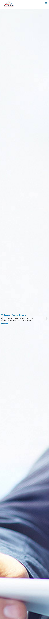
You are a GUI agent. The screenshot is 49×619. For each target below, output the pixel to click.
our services (4, 323)
